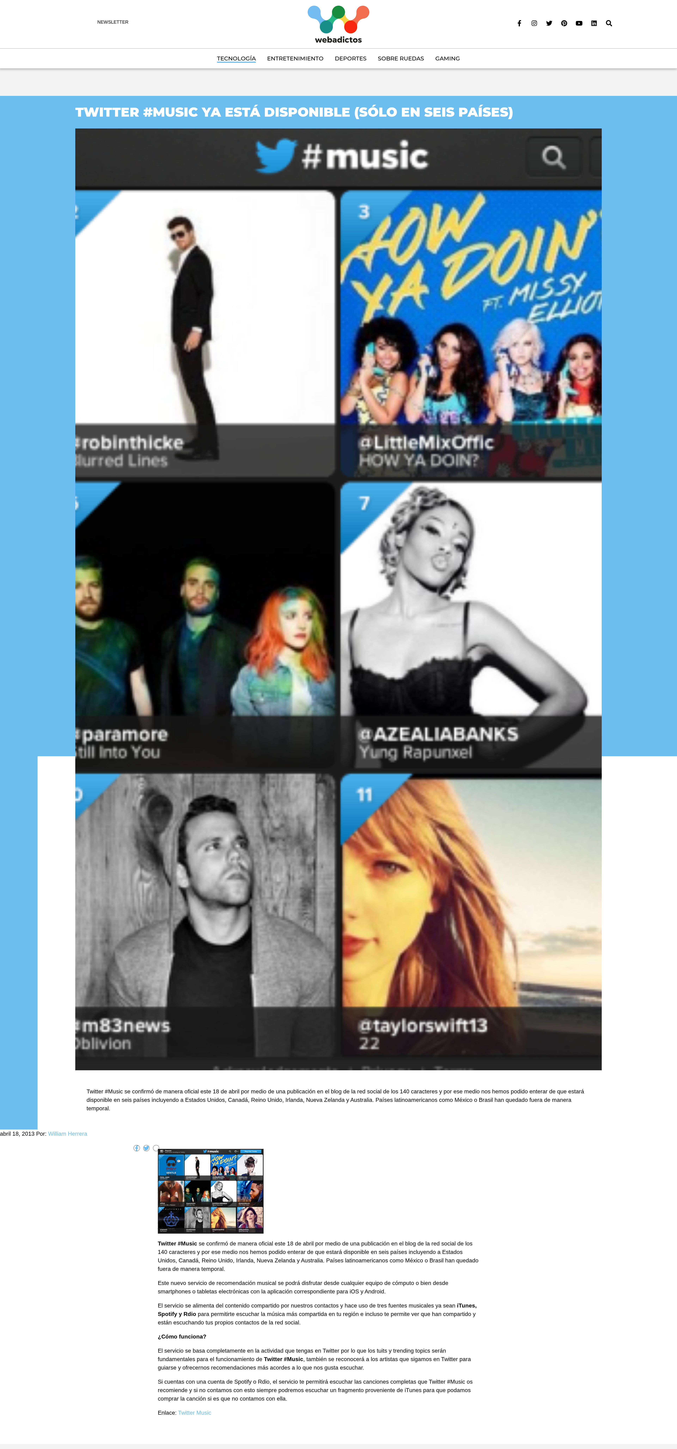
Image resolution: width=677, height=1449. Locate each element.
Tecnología (236, 58)
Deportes (351, 58)
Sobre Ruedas (401, 58)
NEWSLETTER (113, 22)
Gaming (447, 58)
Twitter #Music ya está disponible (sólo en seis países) (294, 112)
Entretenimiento (295, 58)
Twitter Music (194, 1413)
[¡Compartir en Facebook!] (137, 1148)
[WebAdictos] (338, 24)
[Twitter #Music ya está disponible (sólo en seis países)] (338, 599)
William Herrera (67, 1134)
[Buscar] (609, 23)
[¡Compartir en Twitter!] (146, 1148)
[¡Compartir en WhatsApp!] (156, 1148)
